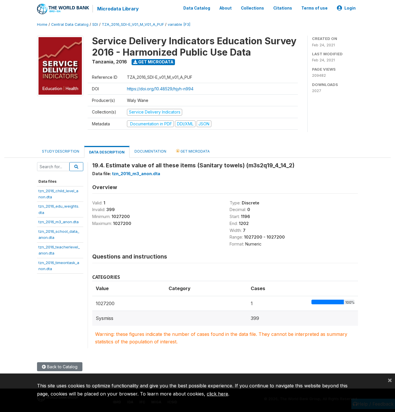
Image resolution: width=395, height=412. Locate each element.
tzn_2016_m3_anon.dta (58, 221)
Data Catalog (196, 8)
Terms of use (314, 8)
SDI (95, 24)
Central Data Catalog (69, 24)
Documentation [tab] (150, 151)
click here (217, 394)
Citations (282, 8)
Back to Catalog (61, 366)
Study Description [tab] (60, 151)
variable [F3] (179, 24)
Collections (252, 8)
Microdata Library (118, 9)
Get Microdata (155, 61)
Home (42, 24)
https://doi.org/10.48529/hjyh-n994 (160, 88)
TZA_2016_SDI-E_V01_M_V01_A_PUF (133, 24)
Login (350, 8)
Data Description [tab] (107, 152)
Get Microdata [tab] (195, 151)
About (225, 8)
